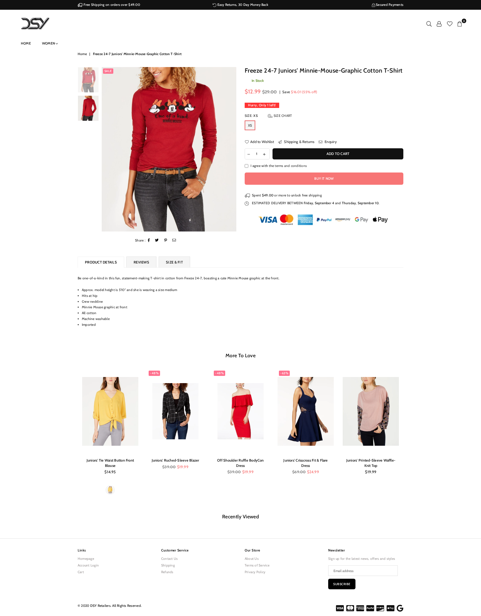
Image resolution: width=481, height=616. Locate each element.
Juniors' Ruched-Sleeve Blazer (175, 460)
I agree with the (279, 166)
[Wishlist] (449, 23)
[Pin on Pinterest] (166, 240)
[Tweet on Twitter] (157, 240)
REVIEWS (141, 262)
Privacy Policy (255, 572)
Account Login (88, 565)
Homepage (86, 558)
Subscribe (341, 584)
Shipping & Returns (299, 141)
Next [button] (231, 149)
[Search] (429, 23)
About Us (252, 558)
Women (49, 43)
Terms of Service (257, 565)
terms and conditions (291, 166)
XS (250, 125)
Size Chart (282, 116)
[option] (169, 149)
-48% (154, 373)
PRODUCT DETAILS (101, 262)
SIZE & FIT (174, 262)
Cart (81, 572)
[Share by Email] (174, 240)
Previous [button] (106, 149)
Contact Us (169, 558)
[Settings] (439, 23)
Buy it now (323, 178)
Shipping (168, 565)
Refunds (167, 572)
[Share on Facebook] (148, 240)
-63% (284, 373)
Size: (268, 116)
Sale (108, 71)
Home (26, 43)
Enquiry (330, 141)
